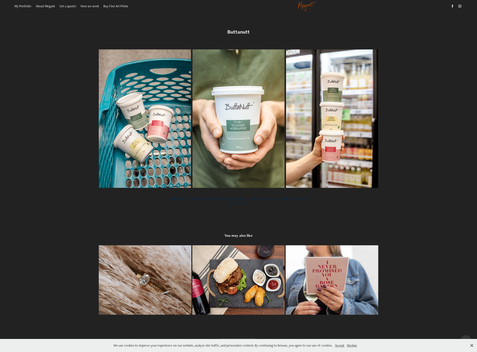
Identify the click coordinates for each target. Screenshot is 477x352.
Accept (339, 345)
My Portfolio (22, 6)
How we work (90, 6)
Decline (352, 345)
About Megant (45, 6)
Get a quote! (67, 6)
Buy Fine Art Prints (115, 6)
